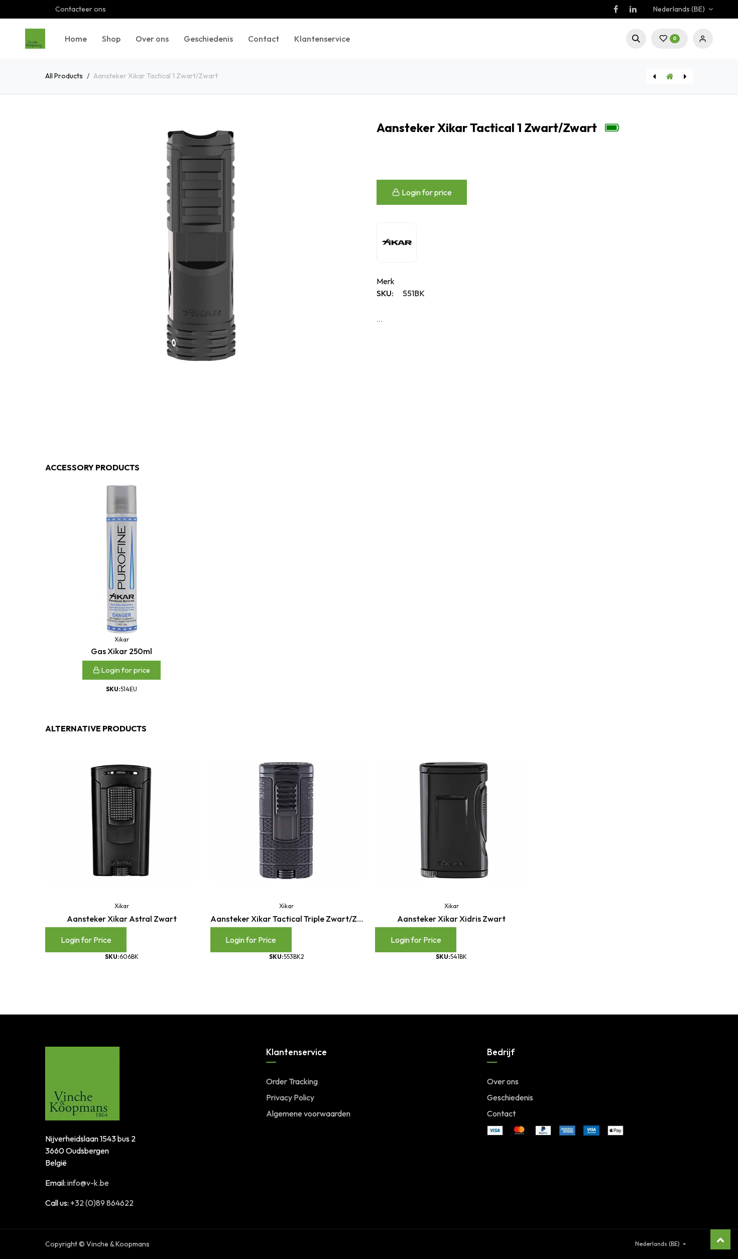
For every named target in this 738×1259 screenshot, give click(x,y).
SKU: (385, 293)
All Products (64, 75)
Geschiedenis (510, 1097)
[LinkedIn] (633, 9)
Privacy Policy (290, 1097)
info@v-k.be (88, 1183)
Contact (501, 1113)
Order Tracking (292, 1081)
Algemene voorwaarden (308, 1113)
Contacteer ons (80, 9)
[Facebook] (615, 9)
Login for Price (86, 940)
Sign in (703, 39)
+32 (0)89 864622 (102, 1203)
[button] (636, 39)
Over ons (503, 1081)
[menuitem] (75, 39)
